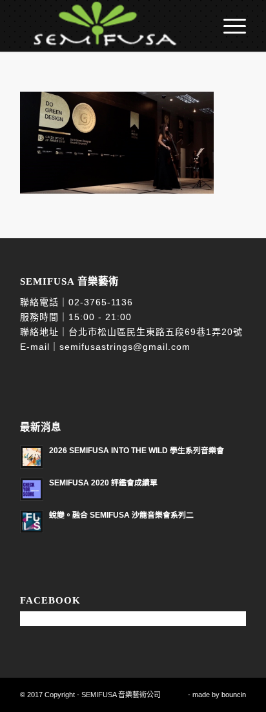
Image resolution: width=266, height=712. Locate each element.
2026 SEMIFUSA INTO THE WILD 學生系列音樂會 (136, 450)
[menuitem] (228, 26)
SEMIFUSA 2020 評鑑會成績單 (103, 482)
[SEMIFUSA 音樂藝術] (110, 26)
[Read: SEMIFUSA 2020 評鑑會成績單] (31, 489)
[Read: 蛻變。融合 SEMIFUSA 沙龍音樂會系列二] (31, 521)
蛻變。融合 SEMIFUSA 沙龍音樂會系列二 (121, 515)
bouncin (233, 694)
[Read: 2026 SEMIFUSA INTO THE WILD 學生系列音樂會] (31, 457)
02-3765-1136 (100, 302)
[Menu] (228, 26)
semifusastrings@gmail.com (124, 346)
